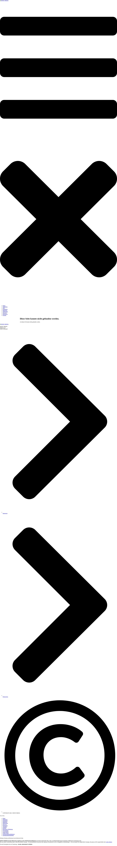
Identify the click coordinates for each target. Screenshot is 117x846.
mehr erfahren (109, 842)
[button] (58, 152)
